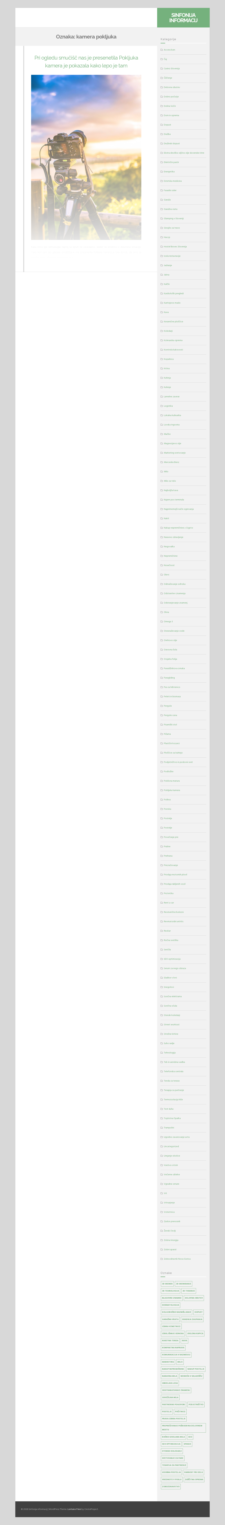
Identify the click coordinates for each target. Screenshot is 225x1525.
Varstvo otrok (171, 1165)
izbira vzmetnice (171, 1326)
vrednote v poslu (172, 1479)
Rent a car (169, 903)
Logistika (168, 406)
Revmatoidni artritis (173, 921)
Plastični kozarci (172, 743)
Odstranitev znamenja (174, 593)
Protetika (168, 893)
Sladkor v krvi (170, 978)
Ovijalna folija (170, 659)
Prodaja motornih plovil (175, 874)
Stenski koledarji (172, 1015)
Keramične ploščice (173, 321)
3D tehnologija (170, 1290)
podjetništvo (196, 1404)
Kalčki (167, 284)
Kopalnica (169, 359)
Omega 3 (168, 621)
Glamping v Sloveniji (174, 218)
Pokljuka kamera (172, 790)
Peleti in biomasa (172, 696)
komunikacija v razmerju (176, 1354)
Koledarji (168, 331)
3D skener (167, 1283)
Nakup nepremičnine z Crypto (178, 528)
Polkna (167, 799)
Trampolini (169, 1128)
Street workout (172, 1024)
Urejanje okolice (172, 1156)
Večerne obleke (172, 1174)
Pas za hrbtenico (172, 687)
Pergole (168, 706)
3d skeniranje (183, 1283)
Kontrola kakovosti (173, 350)
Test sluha (168, 1109)
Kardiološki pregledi (174, 293)
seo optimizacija (171, 1444)
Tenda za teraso (172, 1081)
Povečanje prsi (171, 837)
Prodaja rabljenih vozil (174, 884)
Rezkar (167, 931)
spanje (187, 1444)
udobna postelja (171, 1472)
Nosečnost (169, 565)
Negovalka (169, 546)
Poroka (167, 809)
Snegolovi (169, 987)
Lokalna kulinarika (172, 415)
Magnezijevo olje (172, 443)
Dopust (167, 125)
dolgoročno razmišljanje (176, 1312)
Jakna (166, 275)
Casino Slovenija (172, 68)
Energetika (169, 171)
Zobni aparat (170, 1249)
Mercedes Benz (171, 462)
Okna (166, 612)
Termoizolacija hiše (173, 1099)
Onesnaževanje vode (174, 631)
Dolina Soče (170, 106)
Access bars (169, 50)
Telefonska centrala (173, 1071)
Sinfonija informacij (183, 17)
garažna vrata (170, 1319)
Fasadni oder (170, 190)
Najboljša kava (171, 490)
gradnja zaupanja (192, 1319)
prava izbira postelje (173, 1418)
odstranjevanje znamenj (176, 1390)
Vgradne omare (171, 1184)
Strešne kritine (171, 1034)
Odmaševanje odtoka (174, 584)
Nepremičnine (171, 556)
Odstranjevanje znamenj (175, 603)
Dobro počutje (171, 96)
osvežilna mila (170, 1397)
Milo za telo (170, 481)
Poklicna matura (172, 781)
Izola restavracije (172, 256)
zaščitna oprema (194, 1479)
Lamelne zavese (172, 396)
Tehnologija (170, 1053)
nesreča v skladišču (191, 1376)
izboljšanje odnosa (173, 1333)
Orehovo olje (170, 640)
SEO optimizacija (172, 959)
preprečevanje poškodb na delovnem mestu (182, 1427)
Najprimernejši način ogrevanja (179, 509)
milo (180, 1362)
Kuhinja (167, 378)
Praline (167, 846)
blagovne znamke (172, 1298)
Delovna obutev (172, 87)
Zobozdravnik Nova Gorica (177, 1259)
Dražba (167, 134)
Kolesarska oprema (173, 340)
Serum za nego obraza (175, 968)
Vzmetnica (169, 1212)
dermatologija (170, 1305)
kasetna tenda (170, 1340)
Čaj (165, 59)
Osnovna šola (170, 650)
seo (190, 1437)
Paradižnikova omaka (174, 668)
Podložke (168, 771)
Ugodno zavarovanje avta (177, 1137)
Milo (166, 471)
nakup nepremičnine (173, 1369)
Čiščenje (168, 78)
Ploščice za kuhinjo (173, 753)
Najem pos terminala (174, 500)
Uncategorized (171, 1146)
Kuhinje (167, 387)
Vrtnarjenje (169, 1203)
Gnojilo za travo (172, 228)
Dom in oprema (171, 115)
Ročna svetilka (171, 940)
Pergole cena (170, 715)
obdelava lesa (170, 1383)
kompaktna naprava (173, 1347)
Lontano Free (74, 1509)
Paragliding (169, 678)
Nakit (166, 518)
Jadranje (168, 265)
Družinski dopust (172, 143)
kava (184, 1340)
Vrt (165, 1193)
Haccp (167, 237)
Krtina (167, 368)
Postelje (168, 828)
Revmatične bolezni (174, 912)
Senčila (167, 949)
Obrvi (166, 575)
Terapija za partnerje (174, 1090)
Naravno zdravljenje (173, 537)
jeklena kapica (195, 1333)
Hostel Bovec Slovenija (175, 246)
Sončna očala (170, 1006)
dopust (199, 1312)
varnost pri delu (193, 1472)
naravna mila (169, 1376)
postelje (167, 1411)
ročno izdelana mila (173, 1437)
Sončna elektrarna (173, 996)
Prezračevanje (171, 865)
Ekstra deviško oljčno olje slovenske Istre (184, 153)
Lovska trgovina (172, 425)
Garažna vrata (170, 209)
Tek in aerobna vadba (174, 1062)
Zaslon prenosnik (172, 1221)
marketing (168, 1362)
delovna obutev (194, 1298)
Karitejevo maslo (172, 303)
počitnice (180, 1411)
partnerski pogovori (173, 1404)
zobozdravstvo (171, 1486)
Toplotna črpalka (172, 1118)
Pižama (167, 734)
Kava (166, 312)
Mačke (167, 434)
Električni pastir (171, 162)
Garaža (167, 200)
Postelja (168, 818)
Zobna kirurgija (171, 1240)
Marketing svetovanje (175, 453)
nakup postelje (195, 1369)
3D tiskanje (189, 1290)
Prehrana (168, 856)
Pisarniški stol (170, 724)
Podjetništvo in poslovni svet (178, 762)
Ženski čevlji (170, 1231)
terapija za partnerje (174, 1465)
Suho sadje (169, 1043)
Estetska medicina (173, 181)
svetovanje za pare (172, 1458)
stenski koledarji (172, 1451)
